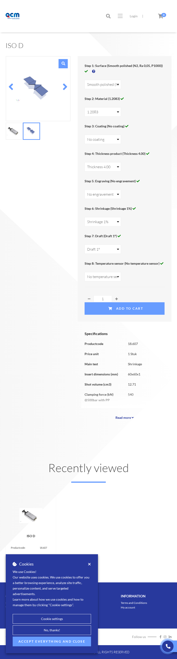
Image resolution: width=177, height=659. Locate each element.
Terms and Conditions (134, 603)
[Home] (12, 16)
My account (128, 607)
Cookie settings (52, 619)
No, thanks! (52, 630)
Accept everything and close (52, 641)
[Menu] (120, 16)
